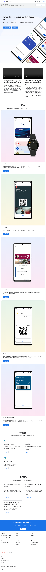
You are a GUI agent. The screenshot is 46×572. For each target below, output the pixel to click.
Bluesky (17, 537)
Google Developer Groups (5, 537)
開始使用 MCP (7, 27)
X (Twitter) (18, 542)
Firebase (2, 558)
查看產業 (15, 27)
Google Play (33, 546)
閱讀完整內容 (8, 497)
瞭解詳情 (6, 171)
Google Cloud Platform (5, 560)
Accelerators (3, 540)
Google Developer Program (6, 535)
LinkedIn (17, 540)
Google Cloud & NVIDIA (5, 542)
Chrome (32, 537)
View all (32, 547)
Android (32, 535)
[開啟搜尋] (33, 1)
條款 (2, 566)
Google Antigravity (34, 542)
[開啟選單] (2, 1)
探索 (6, 452)
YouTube (17, 544)
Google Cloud (33, 544)
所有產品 (2, 562)
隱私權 (5, 566)
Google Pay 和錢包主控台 (23, 522)
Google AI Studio (34, 540)
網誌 (17, 535)
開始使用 (22, 528)
